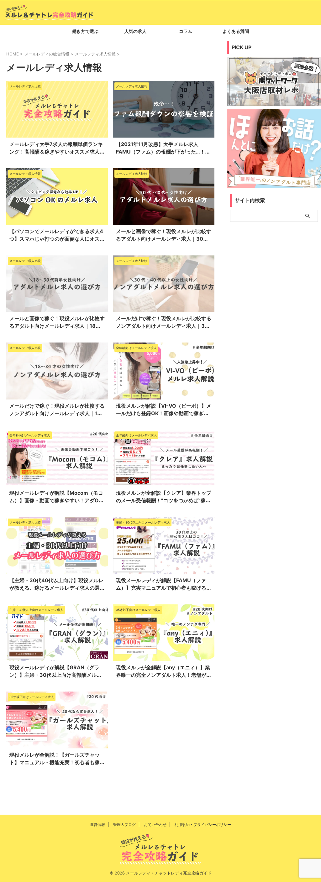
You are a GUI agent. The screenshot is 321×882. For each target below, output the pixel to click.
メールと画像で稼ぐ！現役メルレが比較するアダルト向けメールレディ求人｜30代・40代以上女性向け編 (163, 238)
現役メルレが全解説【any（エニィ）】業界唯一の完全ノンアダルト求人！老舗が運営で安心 (163, 675)
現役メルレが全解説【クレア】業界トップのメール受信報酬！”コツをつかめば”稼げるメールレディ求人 (163, 500)
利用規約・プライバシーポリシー (203, 824)
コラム (185, 31)
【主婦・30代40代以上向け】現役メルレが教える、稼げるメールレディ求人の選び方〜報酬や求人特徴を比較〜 (57, 587)
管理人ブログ (124, 824)
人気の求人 (135, 31)
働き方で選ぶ (85, 31)
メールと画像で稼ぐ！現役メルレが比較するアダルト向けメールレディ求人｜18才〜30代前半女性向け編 (57, 326)
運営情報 (97, 824)
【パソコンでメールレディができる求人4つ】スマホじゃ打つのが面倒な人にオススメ (57, 238)
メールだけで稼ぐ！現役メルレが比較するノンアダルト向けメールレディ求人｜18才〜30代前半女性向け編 (57, 413)
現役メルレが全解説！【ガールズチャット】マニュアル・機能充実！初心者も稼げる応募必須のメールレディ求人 (57, 762)
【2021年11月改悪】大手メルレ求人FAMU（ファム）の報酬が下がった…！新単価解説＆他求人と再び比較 (163, 151)
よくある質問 (236, 31)
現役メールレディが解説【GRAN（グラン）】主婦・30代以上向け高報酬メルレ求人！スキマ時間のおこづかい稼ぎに (55, 675)
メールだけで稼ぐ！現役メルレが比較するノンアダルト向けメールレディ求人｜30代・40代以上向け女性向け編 (163, 326)
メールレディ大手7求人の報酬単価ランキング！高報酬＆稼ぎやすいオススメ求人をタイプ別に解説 (57, 151)
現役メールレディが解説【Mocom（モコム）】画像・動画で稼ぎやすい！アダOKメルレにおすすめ (56, 500)
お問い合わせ (155, 824)
